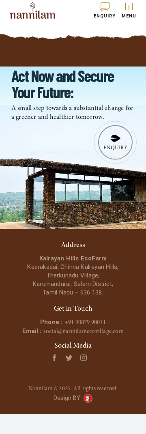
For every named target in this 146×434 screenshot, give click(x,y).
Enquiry (115, 148)
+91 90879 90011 (85, 323)
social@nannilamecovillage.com (83, 332)
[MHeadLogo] (32, 10)
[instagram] (83, 358)
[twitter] (69, 358)
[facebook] (54, 358)
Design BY (67, 398)
